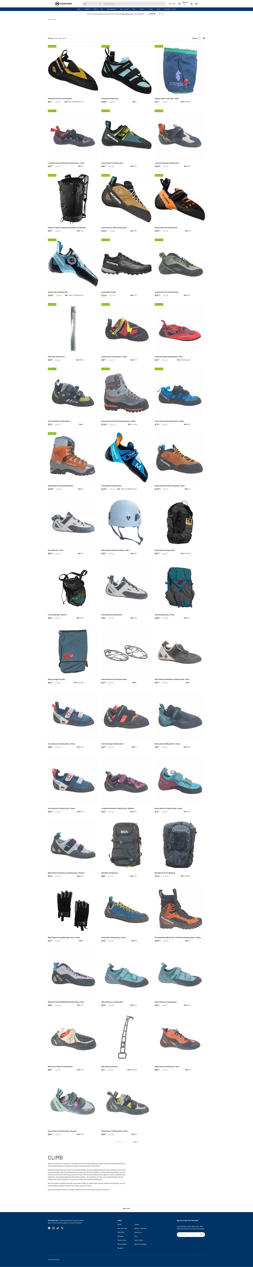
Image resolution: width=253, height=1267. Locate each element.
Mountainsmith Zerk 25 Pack (164, 615)
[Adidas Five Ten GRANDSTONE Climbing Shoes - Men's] (73, 974)
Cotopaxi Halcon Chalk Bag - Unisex (167, 98)
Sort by (50, 38)
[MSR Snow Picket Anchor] (73, 328)
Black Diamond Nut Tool (109, 1067)
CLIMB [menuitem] (150, 9)
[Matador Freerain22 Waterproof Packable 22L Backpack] (73, 199)
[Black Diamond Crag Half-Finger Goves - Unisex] (73, 909)
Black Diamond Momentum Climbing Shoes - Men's (172, 679)
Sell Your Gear (122, 1228)
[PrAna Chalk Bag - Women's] (73, 586)
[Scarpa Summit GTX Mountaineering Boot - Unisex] (126, 393)
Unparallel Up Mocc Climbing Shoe (60, 98)
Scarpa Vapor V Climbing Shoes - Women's (62, 1131)
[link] (118, 1142)
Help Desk (120, 1232)
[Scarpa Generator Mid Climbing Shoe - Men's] (180, 457)
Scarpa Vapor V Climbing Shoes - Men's (114, 1131)
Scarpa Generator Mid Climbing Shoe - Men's (170, 486)
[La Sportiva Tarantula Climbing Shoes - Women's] (126, 780)
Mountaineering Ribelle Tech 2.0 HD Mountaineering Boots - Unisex (178, 937)
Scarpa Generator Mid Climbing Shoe (113, 228)
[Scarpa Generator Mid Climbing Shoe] (126, 199)
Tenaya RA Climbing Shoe (110, 98)
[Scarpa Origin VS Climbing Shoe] (126, 135)
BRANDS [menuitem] (167, 9)
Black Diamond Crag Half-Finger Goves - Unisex (64, 937)
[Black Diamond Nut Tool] (126, 1038)
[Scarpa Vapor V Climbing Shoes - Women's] (73, 1103)
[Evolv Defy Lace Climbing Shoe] (126, 586)
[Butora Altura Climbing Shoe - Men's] (180, 1038)
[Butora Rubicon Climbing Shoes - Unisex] (180, 780)
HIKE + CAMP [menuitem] (124, 9)
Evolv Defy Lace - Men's (56, 550)
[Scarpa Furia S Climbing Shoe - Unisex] (126, 328)
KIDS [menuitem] (95, 9)
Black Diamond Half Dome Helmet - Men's (115, 550)
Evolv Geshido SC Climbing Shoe (59, 421)
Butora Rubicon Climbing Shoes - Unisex (168, 808)
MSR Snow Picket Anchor (56, 357)
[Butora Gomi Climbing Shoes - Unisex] (180, 715)
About (119, 1224)
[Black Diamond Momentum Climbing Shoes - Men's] (180, 651)
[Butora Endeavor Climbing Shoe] (126, 974)
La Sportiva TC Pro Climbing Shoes (166, 292)
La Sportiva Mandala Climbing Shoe (167, 163)
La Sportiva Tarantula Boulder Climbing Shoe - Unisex (66, 163)
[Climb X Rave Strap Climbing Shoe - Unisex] (180, 393)
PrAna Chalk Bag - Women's (57, 615)
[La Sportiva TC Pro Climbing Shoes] (180, 264)
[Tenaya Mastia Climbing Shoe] (126, 457)
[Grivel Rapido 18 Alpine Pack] (180, 522)
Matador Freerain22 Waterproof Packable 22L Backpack (67, 228)
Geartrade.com (55, 1259)
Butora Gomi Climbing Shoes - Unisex (167, 744)
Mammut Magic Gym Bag (56, 679)
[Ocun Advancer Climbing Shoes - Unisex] (73, 715)
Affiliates (120, 1236)
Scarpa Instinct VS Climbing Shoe (166, 228)
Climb (54, 19)
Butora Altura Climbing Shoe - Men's (167, 1067)
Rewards (120, 1248)
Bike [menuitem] (134, 9)
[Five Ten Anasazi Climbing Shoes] (126, 715)
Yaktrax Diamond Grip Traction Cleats (114, 679)
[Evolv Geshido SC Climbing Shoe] (73, 393)
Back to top (126, 1208)
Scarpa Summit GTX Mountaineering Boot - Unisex (118, 421)
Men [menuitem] (78, 9)
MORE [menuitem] (158, 9)
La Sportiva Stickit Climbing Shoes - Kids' (169, 357)
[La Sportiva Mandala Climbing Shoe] (180, 135)
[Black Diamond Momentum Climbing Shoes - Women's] (73, 845)
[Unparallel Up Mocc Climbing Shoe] (73, 70)
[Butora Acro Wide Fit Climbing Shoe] (73, 1038)
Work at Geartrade (140, 1244)
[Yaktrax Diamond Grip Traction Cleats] (126, 651)
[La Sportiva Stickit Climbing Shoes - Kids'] (180, 328)
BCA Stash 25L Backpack (109, 873)
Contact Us (138, 1232)
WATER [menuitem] (141, 9)
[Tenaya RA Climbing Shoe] (126, 70)
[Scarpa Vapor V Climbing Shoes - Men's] (126, 1103)
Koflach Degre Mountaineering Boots (60, 486)
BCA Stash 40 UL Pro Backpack (165, 873)
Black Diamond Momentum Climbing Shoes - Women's (66, 873)
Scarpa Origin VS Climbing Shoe (112, 163)
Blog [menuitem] (174, 9)
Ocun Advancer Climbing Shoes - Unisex (61, 744)
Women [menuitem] (87, 9)
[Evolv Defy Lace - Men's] (73, 522)
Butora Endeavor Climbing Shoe (112, 1002)
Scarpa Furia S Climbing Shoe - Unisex (114, 357)
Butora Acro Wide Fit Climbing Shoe (60, 1067)
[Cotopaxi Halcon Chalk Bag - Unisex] (180, 70)
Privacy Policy (121, 1244)
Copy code (162, 13)
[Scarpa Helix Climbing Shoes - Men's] (126, 909)
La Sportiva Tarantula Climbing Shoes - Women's (117, 808)
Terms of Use (121, 1240)
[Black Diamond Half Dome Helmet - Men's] (126, 522)
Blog (136, 1236)
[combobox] (124, 4)
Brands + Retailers (140, 1228)
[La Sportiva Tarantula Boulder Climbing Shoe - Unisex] (73, 135)
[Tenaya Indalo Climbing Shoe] (73, 264)
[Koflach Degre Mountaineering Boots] (73, 457)
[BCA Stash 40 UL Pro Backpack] (180, 845)
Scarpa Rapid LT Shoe (108, 292)
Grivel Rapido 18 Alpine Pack (165, 550)
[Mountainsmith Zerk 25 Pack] (180, 586)
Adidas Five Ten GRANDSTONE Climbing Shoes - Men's (66, 1002)
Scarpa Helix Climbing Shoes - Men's (113, 937)
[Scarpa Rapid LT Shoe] (126, 264)
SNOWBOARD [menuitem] (111, 9)
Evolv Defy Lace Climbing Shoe (111, 615)
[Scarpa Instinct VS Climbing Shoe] (180, 199)
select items (126, 14)
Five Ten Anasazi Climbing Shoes (112, 744)
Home (49, 19)
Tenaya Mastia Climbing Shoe (111, 486)
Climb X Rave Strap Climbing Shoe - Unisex (169, 421)
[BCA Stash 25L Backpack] (126, 845)
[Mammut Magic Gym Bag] (73, 651)
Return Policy (138, 1240)
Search (136, 1224)
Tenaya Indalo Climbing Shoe (58, 292)
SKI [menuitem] (102, 9)
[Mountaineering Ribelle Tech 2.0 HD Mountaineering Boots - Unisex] (180, 909)
